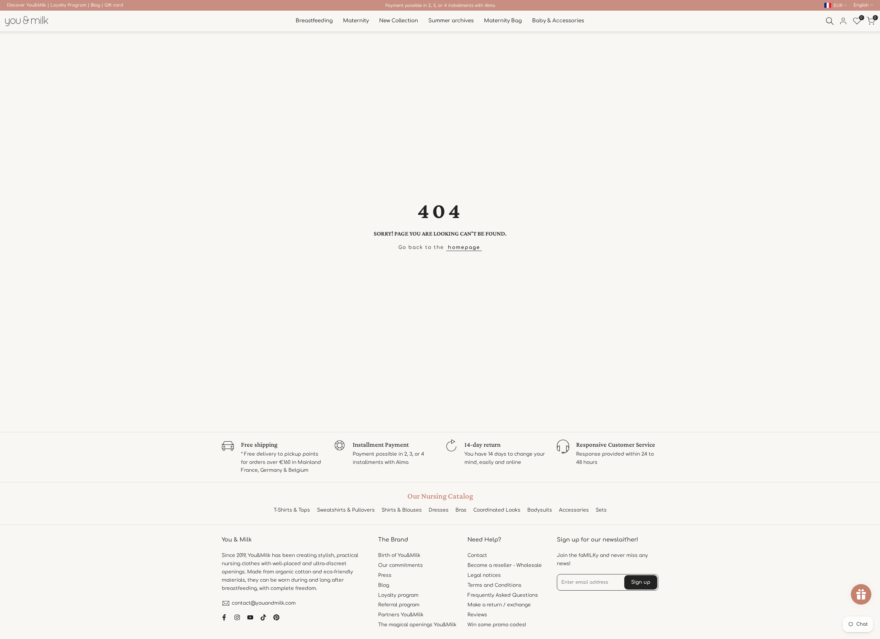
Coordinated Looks (496, 510)
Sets (601, 510)
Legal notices (484, 575)
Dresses (439, 510)
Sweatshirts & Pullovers (346, 510)
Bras (460, 510)
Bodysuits (539, 510)
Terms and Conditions (494, 585)
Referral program (398, 604)
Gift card (113, 5)
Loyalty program (398, 595)
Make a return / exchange (499, 604)
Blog (95, 5)
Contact (477, 555)
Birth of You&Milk (399, 555)
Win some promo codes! (497, 624)
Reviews (477, 614)
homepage (464, 247)
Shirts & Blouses (402, 510)
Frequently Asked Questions (503, 595)
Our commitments (400, 565)
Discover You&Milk (26, 5)
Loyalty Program (68, 5)
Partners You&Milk (401, 614)
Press (385, 575)
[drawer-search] (830, 21)
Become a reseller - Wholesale (505, 565)
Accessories (574, 510)
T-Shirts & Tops (292, 510)
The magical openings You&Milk (417, 624)
